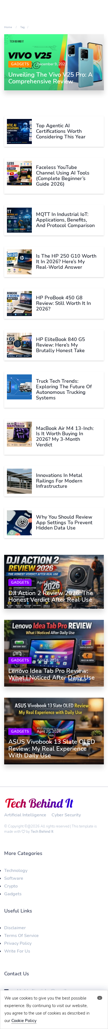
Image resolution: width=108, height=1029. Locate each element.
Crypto (11, 886)
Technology (15, 871)
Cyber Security (66, 815)
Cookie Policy (24, 1020)
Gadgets (20, 64)
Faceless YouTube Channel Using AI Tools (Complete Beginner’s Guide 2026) (62, 175)
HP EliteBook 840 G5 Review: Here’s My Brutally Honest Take (60, 345)
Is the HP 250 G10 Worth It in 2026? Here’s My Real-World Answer (66, 261)
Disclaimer (15, 928)
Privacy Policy (18, 943)
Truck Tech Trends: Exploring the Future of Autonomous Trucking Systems (64, 389)
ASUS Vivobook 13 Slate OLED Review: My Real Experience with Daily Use (51, 748)
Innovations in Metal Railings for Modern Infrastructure (59, 481)
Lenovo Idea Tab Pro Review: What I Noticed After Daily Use (51, 674)
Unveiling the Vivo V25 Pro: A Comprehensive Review (50, 78)
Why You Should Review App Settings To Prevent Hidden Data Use (64, 522)
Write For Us (17, 951)
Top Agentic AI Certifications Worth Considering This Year (61, 131)
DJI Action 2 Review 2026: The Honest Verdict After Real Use (50, 596)
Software (13, 878)
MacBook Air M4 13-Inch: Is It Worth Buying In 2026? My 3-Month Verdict (65, 436)
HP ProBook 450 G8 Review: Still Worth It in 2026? (63, 303)
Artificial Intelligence (25, 815)
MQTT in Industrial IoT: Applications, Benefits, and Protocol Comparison (65, 220)
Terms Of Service (21, 936)
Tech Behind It (42, 831)
